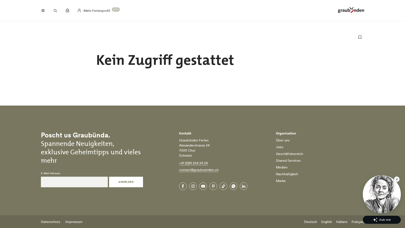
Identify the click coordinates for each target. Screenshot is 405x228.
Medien (282, 167)
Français (358, 222)
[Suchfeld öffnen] (55, 10)
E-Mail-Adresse (50, 173)
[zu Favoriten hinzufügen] (360, 37)
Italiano (341, 222)
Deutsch (310, 222)
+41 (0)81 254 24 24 (193, 163)
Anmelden (126, 181)
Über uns (283, 140)
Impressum (73, 222)
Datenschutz (50, 222)
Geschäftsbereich (289, 154)
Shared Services (288, 160)
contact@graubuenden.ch (199, 170)
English (326, 222)
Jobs (279, 147)
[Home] (351, 10)
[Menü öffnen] (43, 10)
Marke (281, 181)
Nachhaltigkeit (287, 174)
